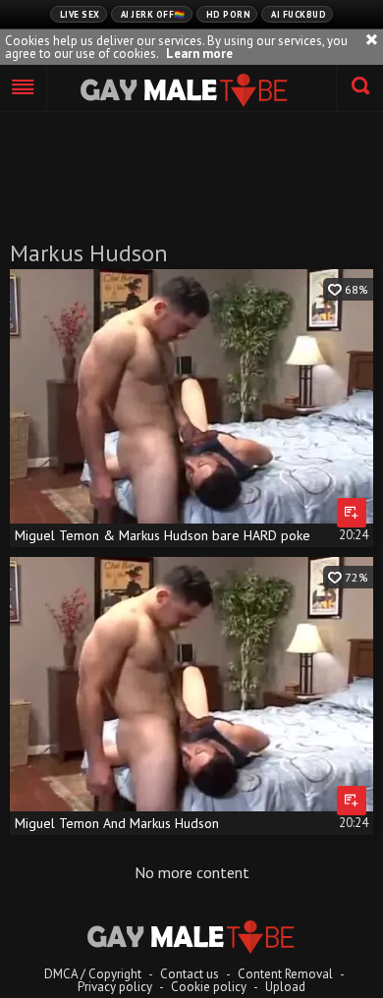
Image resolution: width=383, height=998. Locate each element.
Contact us (189, 974)
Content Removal (285, 974)
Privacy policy (115, 986)
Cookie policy (208, 986)
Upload (285, 986)
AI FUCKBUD (298, 14)
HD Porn (228, 14)
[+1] (23, 88)
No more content (192, 872)
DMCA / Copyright (92, 974)
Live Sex (80, 14)
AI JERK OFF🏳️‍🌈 (153, 14)
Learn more (199, 53)
